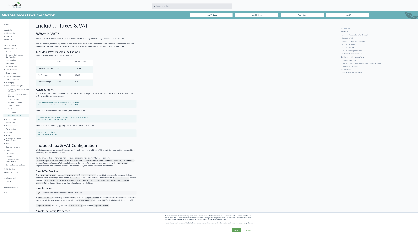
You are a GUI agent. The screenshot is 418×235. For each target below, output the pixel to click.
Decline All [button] (247, 230)
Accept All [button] (236, 230)
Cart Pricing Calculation (350, 66)
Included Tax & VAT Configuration (353, 41)
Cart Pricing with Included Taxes (353, 57)
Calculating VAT (347, 38)
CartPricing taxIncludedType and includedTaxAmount (361, 63)
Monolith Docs (257, 15)
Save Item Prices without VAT (352, 73)
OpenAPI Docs (211, 15)
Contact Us (347, 15)
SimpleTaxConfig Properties (352, 51)
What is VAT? (345, 32)
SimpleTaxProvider (348, 44)
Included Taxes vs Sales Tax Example (355, 35)
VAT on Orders (346, 70)
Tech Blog (302, 15)
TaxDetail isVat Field (349, 60)
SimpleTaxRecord (348, 47)
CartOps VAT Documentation (352, 54)
